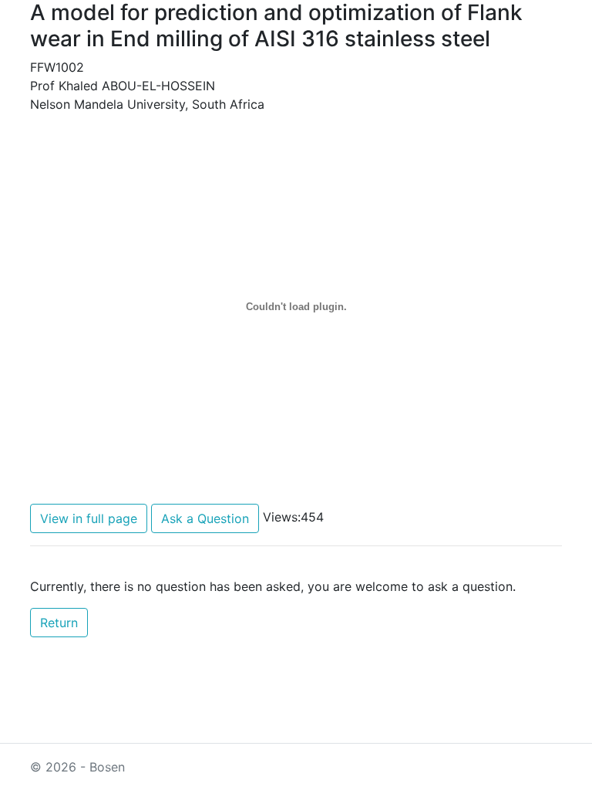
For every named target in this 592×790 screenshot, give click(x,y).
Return (59, 622)
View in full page (88, 518)
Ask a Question (205, 518)
